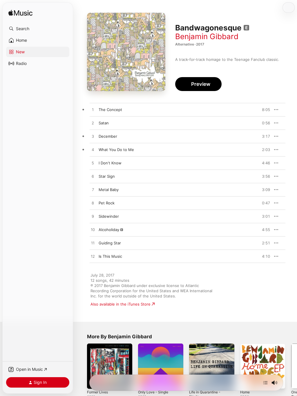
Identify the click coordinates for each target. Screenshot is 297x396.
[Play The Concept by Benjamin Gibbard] (93, 109)
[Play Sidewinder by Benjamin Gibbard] (93, 216)
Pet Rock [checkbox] (107, 203)
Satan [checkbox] (104, 123)
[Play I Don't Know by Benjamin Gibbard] (93, 163)
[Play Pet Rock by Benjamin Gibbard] (93, 203)
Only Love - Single (153, 392)
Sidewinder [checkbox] (109, 216)
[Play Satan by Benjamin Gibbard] (93, 123)
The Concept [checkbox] (110, 109)
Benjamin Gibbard (206, 36)
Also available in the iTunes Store (120, 304)
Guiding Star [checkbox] (110, 243)
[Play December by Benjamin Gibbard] (93, 136)
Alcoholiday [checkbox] (109, 229)
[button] (37, 29)
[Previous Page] (81, 366)
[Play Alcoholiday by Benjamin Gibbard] (93, 229)
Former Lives (97, 392)
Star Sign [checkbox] (107, 176)
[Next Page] (291, 366)
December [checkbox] (108, 136)
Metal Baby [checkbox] (109, 189)
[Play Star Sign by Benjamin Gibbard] (93, 176)
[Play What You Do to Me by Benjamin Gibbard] (93, 149)
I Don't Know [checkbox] (110, 163)
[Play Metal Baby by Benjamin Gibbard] (93, 189)
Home (245, 392)
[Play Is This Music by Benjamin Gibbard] (93, 256)
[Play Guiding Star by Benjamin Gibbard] (93, 243)
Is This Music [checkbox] (110, 256)
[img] (20, 13)
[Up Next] (265, 383)
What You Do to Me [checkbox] (116, 149)
